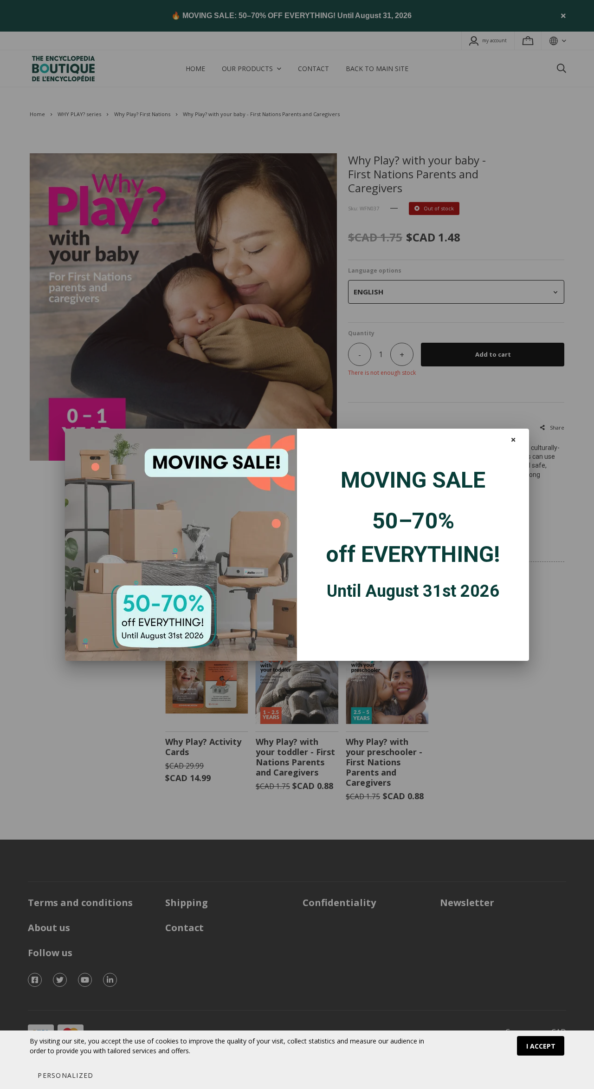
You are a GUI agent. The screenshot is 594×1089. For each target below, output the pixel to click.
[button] (65, 1075)
